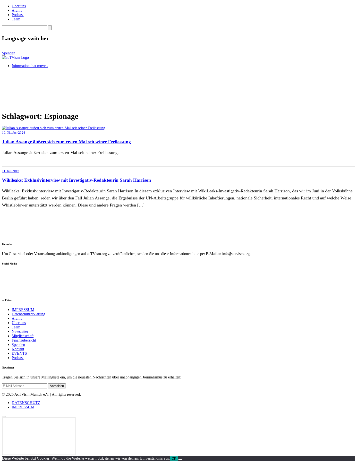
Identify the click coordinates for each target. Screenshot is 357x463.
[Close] (4, 416)
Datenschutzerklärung (28, 314)
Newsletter (20, 331)
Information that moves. (30, 66)
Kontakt (18, 349)
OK (174, 458)
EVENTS (19, 353)
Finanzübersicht (24, 340)
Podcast (18, 15)
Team (16, 19)
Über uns (19, 6)
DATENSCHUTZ (26, 403)
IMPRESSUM (23, 310)
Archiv (17, 10)
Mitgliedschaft (23, 336)
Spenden (8, 53)
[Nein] (180, 459)
